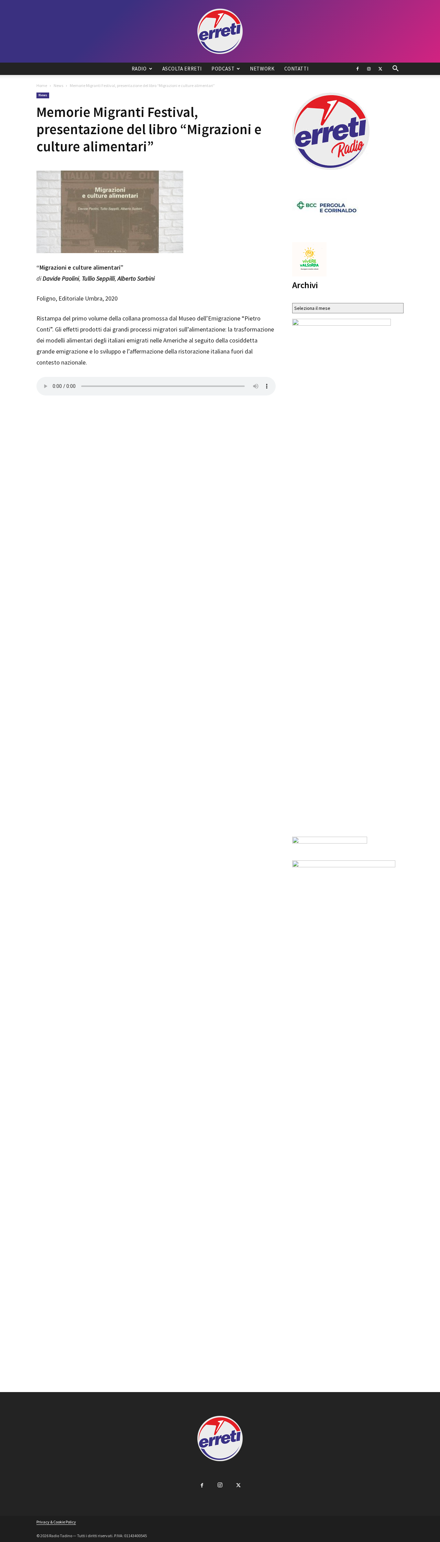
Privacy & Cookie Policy (56, 1521)
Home (41, 85)
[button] (395, 69)
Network (262, 68)
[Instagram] (369, 69)
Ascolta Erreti (182, 68)
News (58, 85)
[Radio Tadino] (220, 31)
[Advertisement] (156, 409)
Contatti (296, 68)
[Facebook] (357, 69)
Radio (139, 68)
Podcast (222, 68)
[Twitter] (380, 69)
